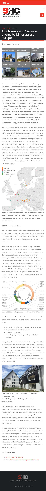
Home (3, 28)
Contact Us (29, 486)
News (8, 28)
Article (15, 28)
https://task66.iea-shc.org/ (14, 457)
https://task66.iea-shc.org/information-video (24, 460)
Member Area (19, 486)
